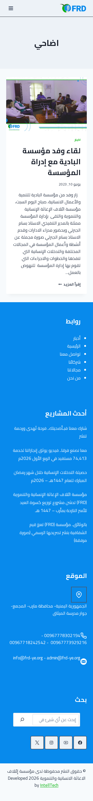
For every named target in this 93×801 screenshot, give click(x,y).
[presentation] (46, 104)
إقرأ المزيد (69, 284)
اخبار (78, 140)
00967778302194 (62, 635)
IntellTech (49, 785)
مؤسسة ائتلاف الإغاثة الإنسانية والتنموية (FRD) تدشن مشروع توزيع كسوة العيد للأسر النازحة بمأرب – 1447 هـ (50, 502)
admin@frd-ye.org (63, 658)
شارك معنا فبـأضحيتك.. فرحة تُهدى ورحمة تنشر (50, 432)
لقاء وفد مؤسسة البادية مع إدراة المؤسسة (51, 161)
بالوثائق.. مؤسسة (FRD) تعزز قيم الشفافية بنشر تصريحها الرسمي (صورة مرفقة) (53, 532)
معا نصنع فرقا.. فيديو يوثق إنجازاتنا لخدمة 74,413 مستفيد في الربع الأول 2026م (50, 454)
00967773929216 (68, 642)
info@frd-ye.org (28, 658)
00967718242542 (27, 642)
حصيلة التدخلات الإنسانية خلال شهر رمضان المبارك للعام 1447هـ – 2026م (50, 476)
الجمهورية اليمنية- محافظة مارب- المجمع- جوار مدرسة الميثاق (49, 609)
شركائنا (74, 362)
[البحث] (22, 719)
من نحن (74, 378)
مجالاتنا (74, 370)
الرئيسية (74, 346)
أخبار (77, 338)
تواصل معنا (70, 354)
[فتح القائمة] (11, 8)
